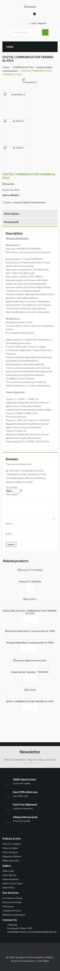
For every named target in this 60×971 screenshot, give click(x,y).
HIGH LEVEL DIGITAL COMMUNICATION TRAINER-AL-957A (52, 175)
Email (9, 533)
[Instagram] (52, 948)
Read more (21, 587)
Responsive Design (12, 902)
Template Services (11, 910)
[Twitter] (11, 948)
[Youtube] (28, 948)
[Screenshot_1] (30, 83)
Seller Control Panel (12, 883)
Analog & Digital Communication (30, 202)
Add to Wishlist (10, 195)
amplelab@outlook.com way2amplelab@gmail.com (31, 931)
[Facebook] (5, 948)
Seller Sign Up (9, 875)
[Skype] (46, 948)
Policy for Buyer (10, 852)
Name (9, 523)
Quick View (30, 587)
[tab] (30, 214)
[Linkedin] (17, 948)
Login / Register (38, 23)
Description (11, 213)
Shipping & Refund (11, 856)
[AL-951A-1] (17, 159)
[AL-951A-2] (17, 132)
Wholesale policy (10, 860)
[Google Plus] (40, 948)
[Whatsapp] (28, 952)
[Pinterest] (34, 948)
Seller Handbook (10, 879)
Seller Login (8, 870)
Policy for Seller (10, 848)
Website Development (13, 914)
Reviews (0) (11, 222)
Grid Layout (8, 906)
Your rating (11, 487)
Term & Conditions (11, 843)
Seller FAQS (8, 887)
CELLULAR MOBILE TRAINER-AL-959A (56, 175)
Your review (12, 494)
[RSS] (22, 948)
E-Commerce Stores (12, 898)
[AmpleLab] (30, 6)
